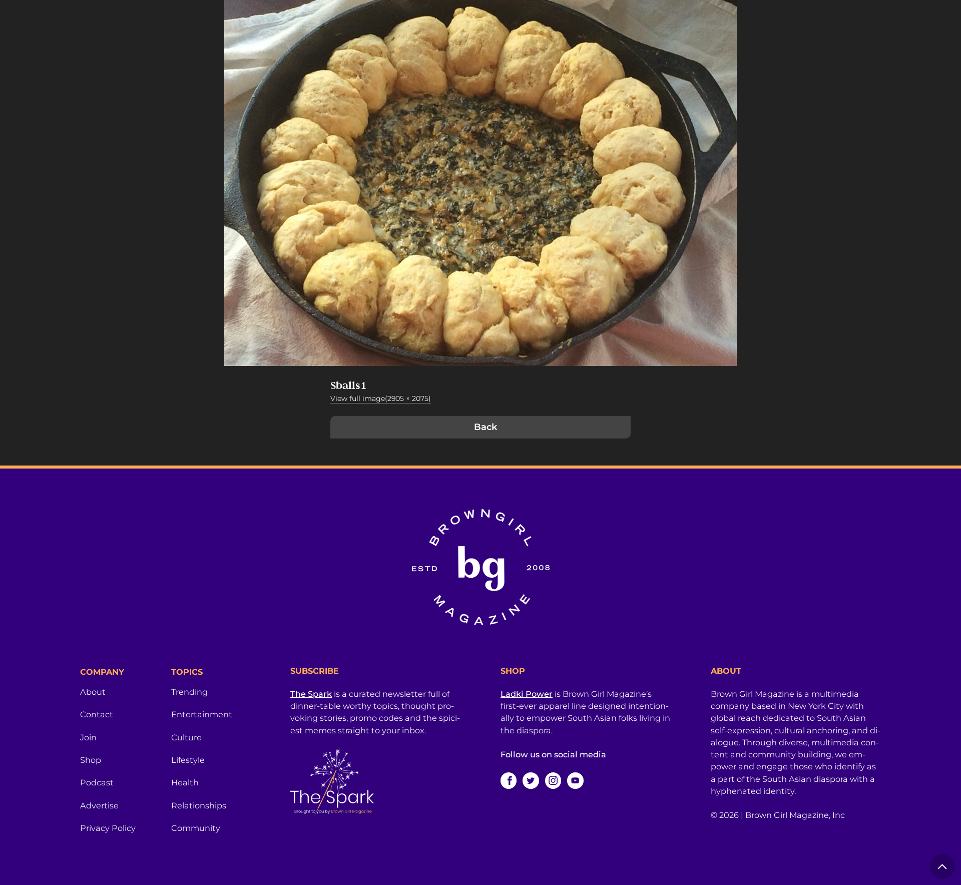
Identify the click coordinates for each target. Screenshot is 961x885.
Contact (96, 714)
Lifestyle (188, 760)
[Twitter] (531, 780)
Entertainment (201, 714)
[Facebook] (509, 780)
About (93, 692)
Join (88, 737)
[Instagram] (553, 780)
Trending (189, 692)
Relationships (198, 805)
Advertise (99, 805)
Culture (186, 737)
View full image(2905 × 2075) (380, 398)
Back (485, 426)
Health (185, 782)
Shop (90, 760)
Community (195, 828)
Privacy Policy (108, 828)
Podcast (97, 782)
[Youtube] (575, 780)
